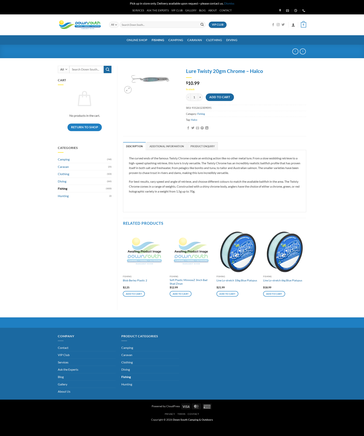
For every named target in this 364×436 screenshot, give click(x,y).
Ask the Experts (158, 10)
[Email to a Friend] (197, 128)
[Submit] (202, 25)
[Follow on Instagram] (278, 25)
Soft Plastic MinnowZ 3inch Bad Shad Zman (188, 281)
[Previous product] (303, 51)
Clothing (214, 40)
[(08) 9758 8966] (304, 10)
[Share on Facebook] (188, 128)
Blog (202, 10)
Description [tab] (134, 146)
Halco (194, 119)
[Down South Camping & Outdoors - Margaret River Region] (80, 24)
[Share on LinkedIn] (206, 128)
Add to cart (219, 97)
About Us (64, 391)
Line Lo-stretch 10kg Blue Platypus (237, 280)
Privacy (170, 414)
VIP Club (177, 10)
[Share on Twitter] (192, 128)
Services (138, 10)
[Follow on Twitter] (283, 25)
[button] (293, 25)
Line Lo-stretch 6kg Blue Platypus (282, 280)
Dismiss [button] (229, 3)
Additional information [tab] (167, 146)
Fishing (158, 40)
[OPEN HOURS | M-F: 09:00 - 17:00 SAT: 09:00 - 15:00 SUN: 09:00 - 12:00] (296, 10)
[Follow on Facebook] (273, 25)
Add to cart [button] (134, 294)
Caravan (194, 40)
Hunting (63, 196)
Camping (175, 40)
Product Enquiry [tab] (203, 146)
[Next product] (295, 51)
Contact (226, 10)
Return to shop (84, 127)
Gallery (190, 10)
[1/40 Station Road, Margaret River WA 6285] (280, 10)
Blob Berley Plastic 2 (135, 280)
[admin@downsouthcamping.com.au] (288, 10)
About (212, 10)
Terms (181, 414)
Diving (231, 40)
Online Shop (137, 40)
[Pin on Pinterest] (202, 128)
